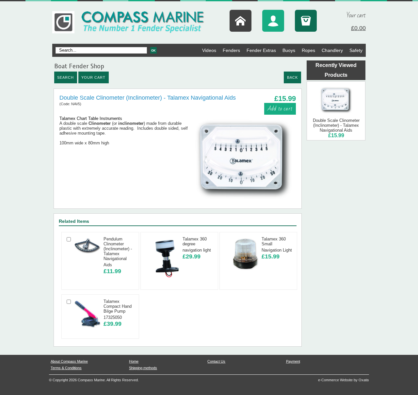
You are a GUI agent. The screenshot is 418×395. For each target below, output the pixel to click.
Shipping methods (143, 368)
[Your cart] (306, 21)
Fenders (231, 50)
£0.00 (358, 28)
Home (133, 361)
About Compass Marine (69, 361)
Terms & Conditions (66, 368)
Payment (293, 361)
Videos (209, 50)
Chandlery (332, 50)
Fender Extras (261, 50)
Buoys (288, 50)
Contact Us (216, 361)
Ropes (308, 50)
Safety (355, 50)
